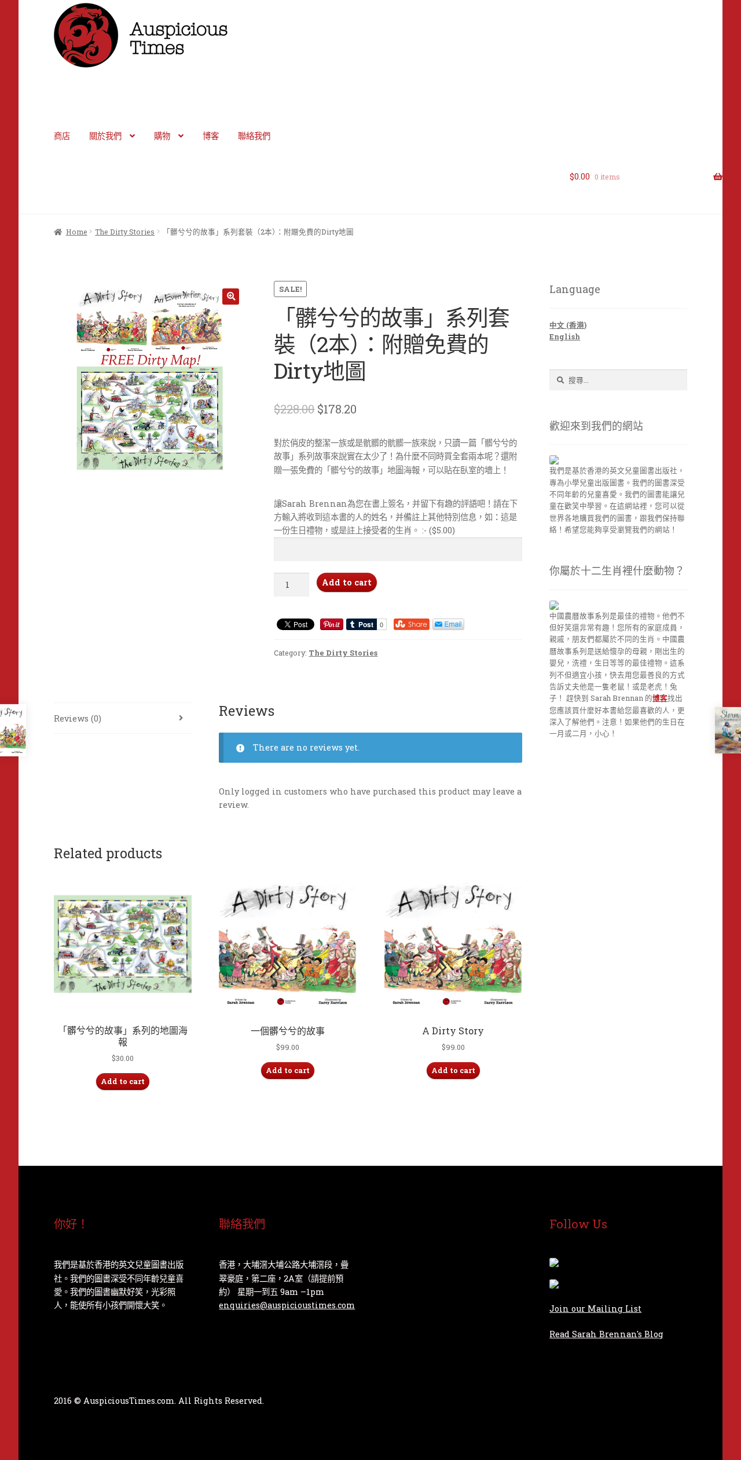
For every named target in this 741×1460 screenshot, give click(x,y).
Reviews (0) (77, 718)
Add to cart (347, 582)
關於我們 (105, 135)
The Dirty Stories (125, 231)
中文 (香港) (567, 325)
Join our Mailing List (595, 1308)
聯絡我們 (254, 135)
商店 (62, 135)
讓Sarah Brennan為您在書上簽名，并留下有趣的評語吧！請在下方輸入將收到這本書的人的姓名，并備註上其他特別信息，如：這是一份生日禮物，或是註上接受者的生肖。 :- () (396, 517)
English (564, 336)
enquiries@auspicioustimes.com (287, 1305)
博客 (211, 135)
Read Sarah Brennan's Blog (606, 1334)
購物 (162, 135)
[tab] (123, 718)
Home (76, 231)
